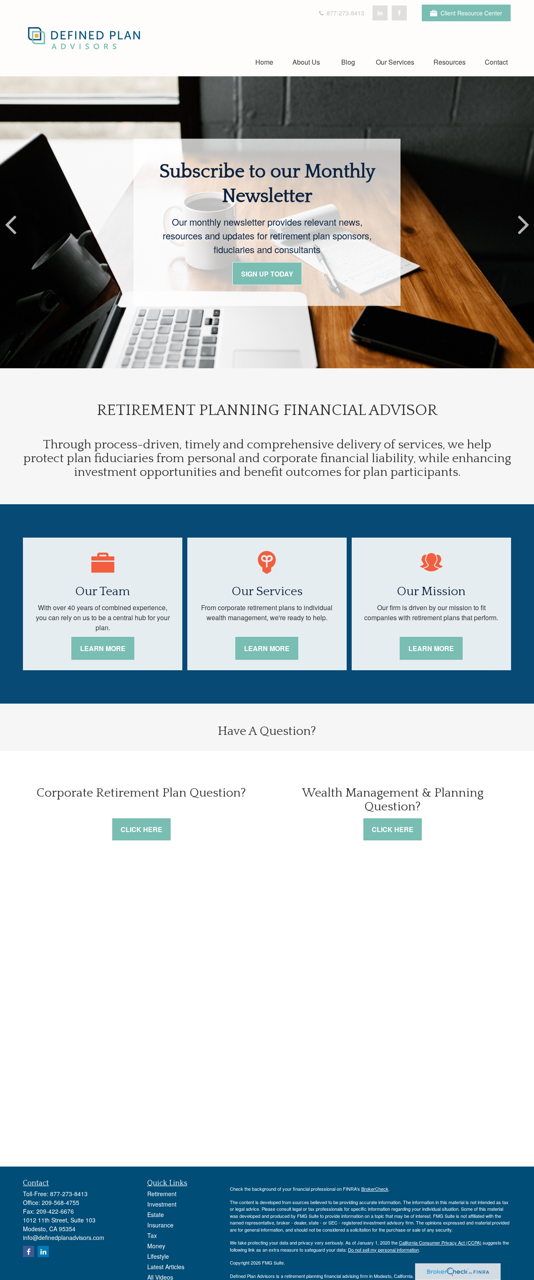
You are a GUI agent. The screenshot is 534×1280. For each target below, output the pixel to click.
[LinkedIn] (380, 12)
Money (156, 1246)
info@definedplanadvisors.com (63, 1237)
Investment (161, 1204)
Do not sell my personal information (383, 1249)
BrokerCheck (374, 1188)
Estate (155, 1214)
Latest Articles (165, 1266)
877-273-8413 (344, 13)
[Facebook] (399, 12)
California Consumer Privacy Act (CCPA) (440, 1242)
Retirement (161, 1193)
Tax (152, 1235)
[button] (264, 61)
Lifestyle (158, 1256)
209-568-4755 (60, 1202)
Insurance (160, 1225)
